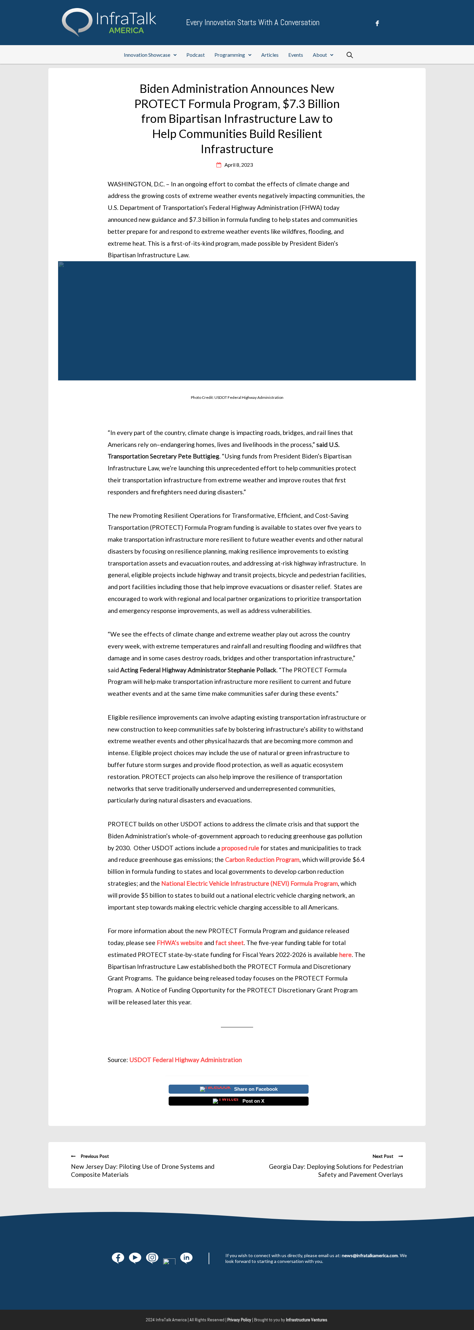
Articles (270, 55)
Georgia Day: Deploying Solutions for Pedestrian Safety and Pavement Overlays (336, 1170)
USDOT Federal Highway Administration (185, 1059)
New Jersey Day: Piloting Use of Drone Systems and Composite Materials (142, 1170)
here (345, 954)
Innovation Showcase (147, 55)
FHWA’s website (180, 942)
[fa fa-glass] (118, 1258)
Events (295, 55)
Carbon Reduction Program (262, 859)
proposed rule (240, 848)
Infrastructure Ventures (306, 1320)
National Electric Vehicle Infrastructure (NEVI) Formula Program (249, 883)
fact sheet (229, 942)
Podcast (195, 55)
